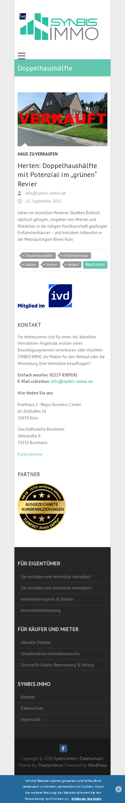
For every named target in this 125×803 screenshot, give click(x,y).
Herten (51, 264)
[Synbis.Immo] (60, 26)
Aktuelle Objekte (36, 642)
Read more (95, 264)
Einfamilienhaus (75, 255)
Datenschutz (32, 708)
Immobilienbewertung (41, 610)
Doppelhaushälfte (39, 255)
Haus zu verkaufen (38, 154)
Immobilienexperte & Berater (47, 599)
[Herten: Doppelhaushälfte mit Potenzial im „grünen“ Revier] (62, 119)
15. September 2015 (43, 201)
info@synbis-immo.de (45, 193)
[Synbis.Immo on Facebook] (63, 748)
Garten (30, 264)
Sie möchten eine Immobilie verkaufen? (56, 576)
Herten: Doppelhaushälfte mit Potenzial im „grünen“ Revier (57, 174)
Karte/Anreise (30, 454)
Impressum (31, 719)
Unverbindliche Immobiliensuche (50, 653)
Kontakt (28, 697)
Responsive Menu (21, 56)
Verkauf (73, 264)
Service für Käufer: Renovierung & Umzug (57, 665)
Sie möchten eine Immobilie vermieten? (56, 588)
